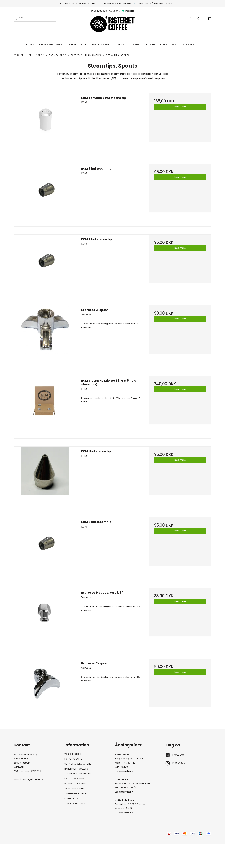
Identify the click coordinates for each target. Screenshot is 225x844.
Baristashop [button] (101, 44)
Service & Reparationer (78, 763)
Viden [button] (164, 44)
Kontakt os (71, 798)
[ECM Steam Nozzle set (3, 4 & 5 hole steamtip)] (45, 407)
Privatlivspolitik (74, 778)
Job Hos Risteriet (74, 803)
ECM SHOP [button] (121, 44)
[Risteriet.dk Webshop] (112, 25)
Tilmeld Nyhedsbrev (75, 793)
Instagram (178, 763)
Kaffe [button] (30, 44)
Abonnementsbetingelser (79, 773)
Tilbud (150, 44)
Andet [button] (137, 44)
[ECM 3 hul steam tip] (45, 195)
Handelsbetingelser (76, 768)
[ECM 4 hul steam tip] (45, 266)
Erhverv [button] (189, 44)
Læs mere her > (124, 771)
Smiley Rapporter (74, 788)
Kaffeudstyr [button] (78, 44)
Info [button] (175, 44)
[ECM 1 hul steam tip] (45, 478)
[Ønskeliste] (198, 18)
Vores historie (73, 754)
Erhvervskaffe (73, 759)
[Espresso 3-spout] (45, 336)
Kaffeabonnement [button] (51, 44)
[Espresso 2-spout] (45, 690)
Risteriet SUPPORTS (75, 783)
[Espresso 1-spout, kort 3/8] (45, 619)
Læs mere (180, 106)
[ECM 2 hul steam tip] (45, 548)
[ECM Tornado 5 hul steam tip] (45, 124)
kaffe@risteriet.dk (33, 779)
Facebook (178, 754)
